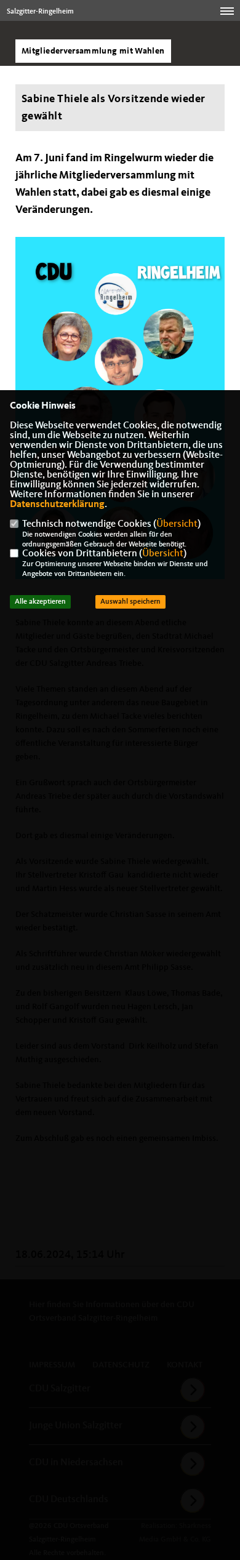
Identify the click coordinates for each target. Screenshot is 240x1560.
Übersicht (177, 524)
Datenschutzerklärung (57, 505)
